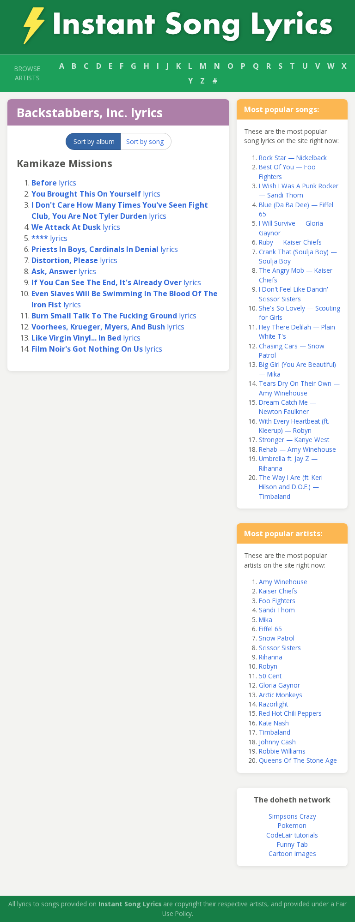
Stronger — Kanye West (294, 439)
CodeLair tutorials (292, 835)
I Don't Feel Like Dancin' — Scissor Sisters (298, 294)
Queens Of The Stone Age (298, 760)
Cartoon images (292, 853)
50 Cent (270, 675)
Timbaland (274, 732)
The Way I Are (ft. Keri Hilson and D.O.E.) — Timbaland (291, 487)
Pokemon (292, 825)
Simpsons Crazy (292, 816)
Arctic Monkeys (280, 694)
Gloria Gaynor (279, 685)
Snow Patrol (276, 638)
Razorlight (273, 704)
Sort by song (145, 141)
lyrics (53, 183)
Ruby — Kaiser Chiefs (290, 242)
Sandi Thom (277, 609)
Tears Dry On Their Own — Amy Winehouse (299, 388)
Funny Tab (292, 844)
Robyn (268, 666)
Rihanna (270, 657)
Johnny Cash (277, 741)
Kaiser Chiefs (278, 591)
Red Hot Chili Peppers (290, 713)
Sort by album (94, 141)
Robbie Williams (282, 751)
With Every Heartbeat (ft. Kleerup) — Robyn (294, 426)
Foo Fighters (277, 600)
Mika (265, 619)
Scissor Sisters (280, 647)
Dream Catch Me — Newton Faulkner (287, 407)
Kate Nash (274, 722)
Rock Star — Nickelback (293, 157)
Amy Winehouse (283, 581)
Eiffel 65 (270, 628)
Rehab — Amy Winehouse (297, 449)
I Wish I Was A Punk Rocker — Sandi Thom (298, 190)
